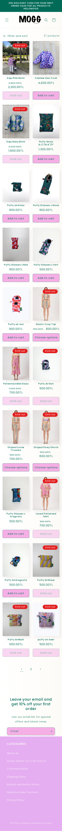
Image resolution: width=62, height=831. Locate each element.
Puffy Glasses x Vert (46, 264)
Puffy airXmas (15, 205)
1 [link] (21, 669)
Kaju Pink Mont (16, 78)
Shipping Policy (16, 776)
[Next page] (40, 669)
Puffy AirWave (46, 580)
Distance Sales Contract (23, 792)
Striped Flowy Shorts (46, 447)
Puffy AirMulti (16, 639)
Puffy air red (15, 324)
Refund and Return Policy (23, 784)
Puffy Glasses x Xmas (46, 205)
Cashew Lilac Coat (46, 78)
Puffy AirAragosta (16, 580)
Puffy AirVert (46, 383)
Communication (17, 768)
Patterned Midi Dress (16, 383)
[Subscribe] (51, 731)
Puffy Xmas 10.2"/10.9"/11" (46, 143)
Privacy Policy (15, 800)
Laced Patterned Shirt (46, 515)
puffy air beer (46, 639)
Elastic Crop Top (46, 324)
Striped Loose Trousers (16, 449)
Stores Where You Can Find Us (26, 761)
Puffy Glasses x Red (16, 264)
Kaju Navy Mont (16, 141)
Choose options (46, 337)
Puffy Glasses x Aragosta (16, 515)
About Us (12, 753)
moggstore (25, 823)
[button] (7, 20)
